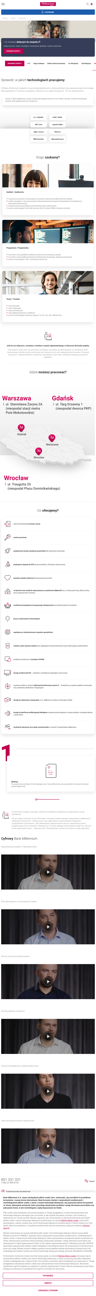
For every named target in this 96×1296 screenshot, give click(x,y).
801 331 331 (11, 1180)
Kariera (13, 18)
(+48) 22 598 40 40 (9, 1182)
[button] (87, 4)
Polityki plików (69, 1220)
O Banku (5, 18)
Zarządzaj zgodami (57, 1291)
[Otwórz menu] (3, 4)
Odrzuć (48, 1283)
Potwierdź (48, 1276)
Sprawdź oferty (14, 51)
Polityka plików (66, 1256)
